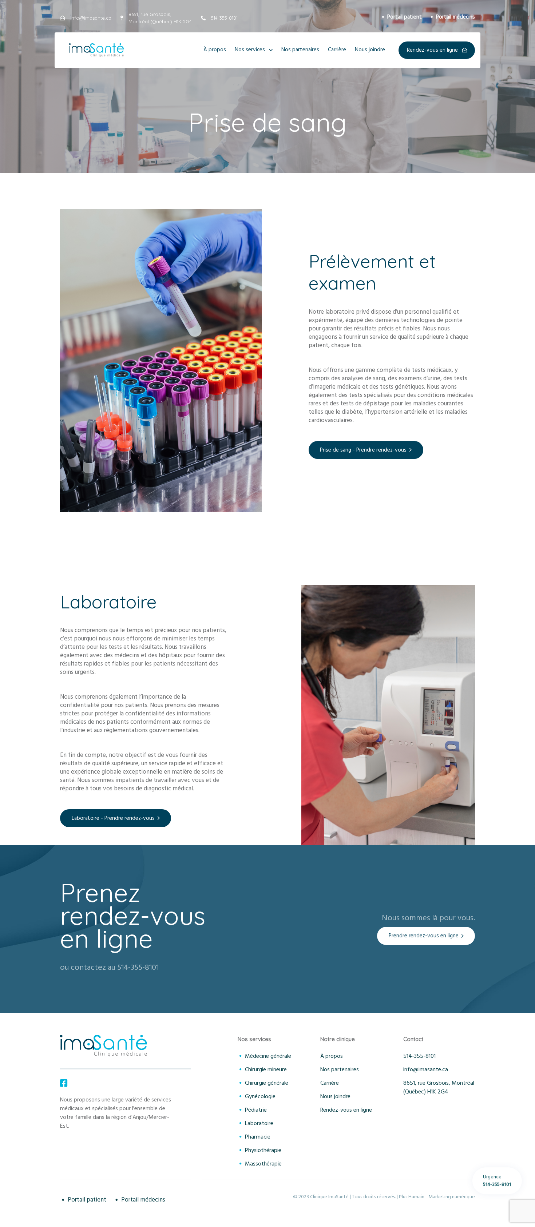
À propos (214, 49)
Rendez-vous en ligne (346, 1110)
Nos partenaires (300, 49)
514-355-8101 (419, 1056)
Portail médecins (455, 17)
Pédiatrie (256, 1110)
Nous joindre (370, 49)
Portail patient (404, 17)
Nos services (250, 49)
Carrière (337, 49)
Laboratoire (259, 1123)
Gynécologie (260, 1096)
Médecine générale (268, 1056)
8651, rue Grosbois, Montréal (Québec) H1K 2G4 (438, 1087)
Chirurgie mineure (266, 1069)
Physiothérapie (263, 1150)
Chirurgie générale (266, 1083)
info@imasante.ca (425, 1069)
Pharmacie (257, 1137)
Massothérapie (263, 1164)
